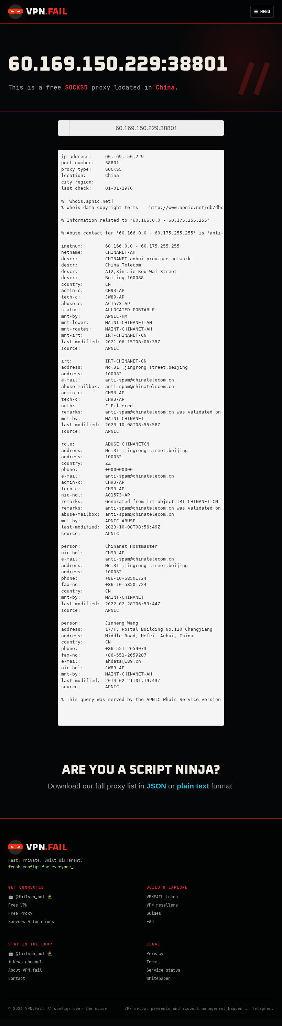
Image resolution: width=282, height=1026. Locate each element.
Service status (163, 970)
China (165, 87)
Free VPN (18, 905)
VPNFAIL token (162, 897)
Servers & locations (31, 921)
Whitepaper (159, 978)
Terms (153, 962)
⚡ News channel (25, 962)
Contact (16, 978)
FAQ (150, 921)
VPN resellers (162, 905)
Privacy (155, 953)
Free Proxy (20, 913)
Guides (154, 913)
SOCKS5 (76, 87)
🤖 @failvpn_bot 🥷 (30, 897)
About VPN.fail (25, 970)
